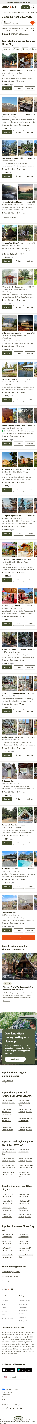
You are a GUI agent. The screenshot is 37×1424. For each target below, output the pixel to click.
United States (11, 12)
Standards (22, 1317)
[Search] (32, 23)
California (20, 12)
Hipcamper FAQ (7, 1318)
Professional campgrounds (23, 1308)
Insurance (22, 1314)
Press (3, 1315)
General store (6, 1304)
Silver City (27, 12)
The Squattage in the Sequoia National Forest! (18, 988)
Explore (4, 12)
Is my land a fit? (24, 1304)
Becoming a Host (24, 1300)
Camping (34, 12)
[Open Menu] (33, 7)
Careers (4, 1311)
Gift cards (5, 1300)
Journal (4, 1307)
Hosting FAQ (23, 1321)
